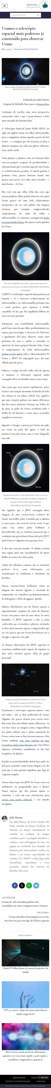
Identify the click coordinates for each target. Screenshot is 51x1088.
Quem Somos (19, 1077)
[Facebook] (15, 886)
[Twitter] (22, 886)
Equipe (34, 1077)
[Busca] (38, 15)
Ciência (27, 49)
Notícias (34, 49)
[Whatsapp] (29, 886)
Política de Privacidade (17, 1081)
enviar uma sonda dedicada (17, 799)
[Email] (36, 886)
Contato (41, 1081)
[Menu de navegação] (4, 6)
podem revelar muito (12, 354)
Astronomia (18, 49)
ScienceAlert (43, 104)
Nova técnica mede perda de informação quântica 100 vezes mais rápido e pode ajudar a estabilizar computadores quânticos (25, 1056)
